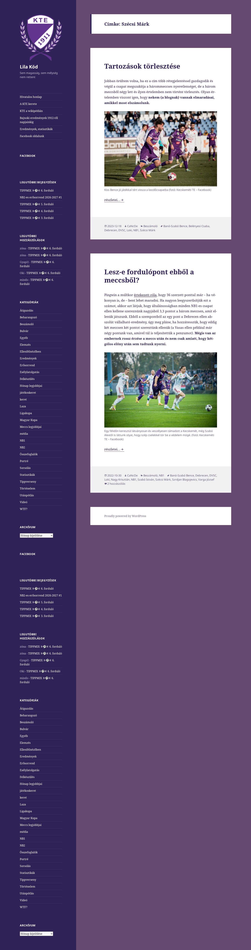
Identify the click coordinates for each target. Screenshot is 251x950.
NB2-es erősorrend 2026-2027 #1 (41, 197)
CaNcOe (132, 226)
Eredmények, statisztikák (36, 129)
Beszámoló (27, 324)
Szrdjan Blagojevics (184, 479)
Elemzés (25, 345)
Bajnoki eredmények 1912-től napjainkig (39, 120)
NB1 (22, 440)
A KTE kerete (28, 104)
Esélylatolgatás (29, 372)
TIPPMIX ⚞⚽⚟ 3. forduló (37, 218)
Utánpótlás (27, 495)
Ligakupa (26, 413)
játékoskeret (28, 392)
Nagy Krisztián (120, 479)
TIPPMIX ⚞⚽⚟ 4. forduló (37, 211)
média (24, 434)
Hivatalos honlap (31, 97)
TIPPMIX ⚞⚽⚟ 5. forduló (37, 204)
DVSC (121, 230)
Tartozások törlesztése (142, 66)
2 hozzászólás (116, 484)
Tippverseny (28, 481)
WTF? (23, 509)
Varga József (206, 479)
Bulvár (24, 331)
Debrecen (110, 230)
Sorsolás (25, 468)
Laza (23, 406)
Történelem (27, 488)
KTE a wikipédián (31, 111)
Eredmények (28, 358)
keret (23, 399)
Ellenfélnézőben (30, 351)
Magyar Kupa (28, 420)
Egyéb (24, 338)
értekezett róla (145, 295)
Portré (24, 461)
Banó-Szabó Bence (175, 226)
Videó (23, 502)
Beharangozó (28, 317)
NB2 (22, 447)
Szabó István (146, 479)
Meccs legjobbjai (30, 427)
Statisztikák (27, 475)
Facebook (28, 156)
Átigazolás (26, 310)
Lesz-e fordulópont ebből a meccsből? (149, 275)
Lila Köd (29, 66)
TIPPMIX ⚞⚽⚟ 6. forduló (37, 190)
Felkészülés (27, 379)
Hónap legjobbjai (31, 386)
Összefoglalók (29, 454)
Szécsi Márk (147, 230)
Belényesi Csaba (199, 226)
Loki (129, 230)
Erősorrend (27, 365)
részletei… (114, 200)
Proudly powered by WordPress (125, 516)
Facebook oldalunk (32, 136)
